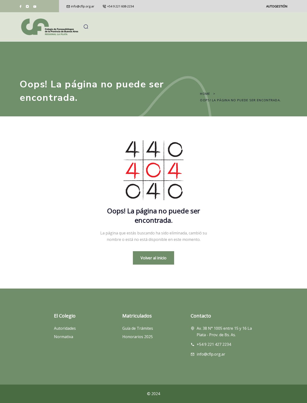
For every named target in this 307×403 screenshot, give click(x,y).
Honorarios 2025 (137, 336)
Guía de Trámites (137, 328)
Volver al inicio (153, 258)
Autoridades (65, 328)
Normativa (63, 336)
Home (205, 93)
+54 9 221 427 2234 (214, 344)
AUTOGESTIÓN (276, 6)
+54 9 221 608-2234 (120, 6)
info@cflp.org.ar (82, 6)
